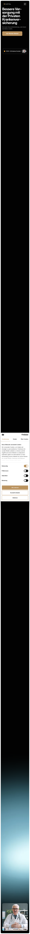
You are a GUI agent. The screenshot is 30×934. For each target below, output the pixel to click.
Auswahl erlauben (15, 492)
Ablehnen (15, 497)
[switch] (26, 471)
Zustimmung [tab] (5, 439)
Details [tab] (15, 439)
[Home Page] (7, 4)
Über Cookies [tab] (24, 439)
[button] (25, 4)
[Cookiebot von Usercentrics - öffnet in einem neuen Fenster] (21, 435)
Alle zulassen (15, 487)
